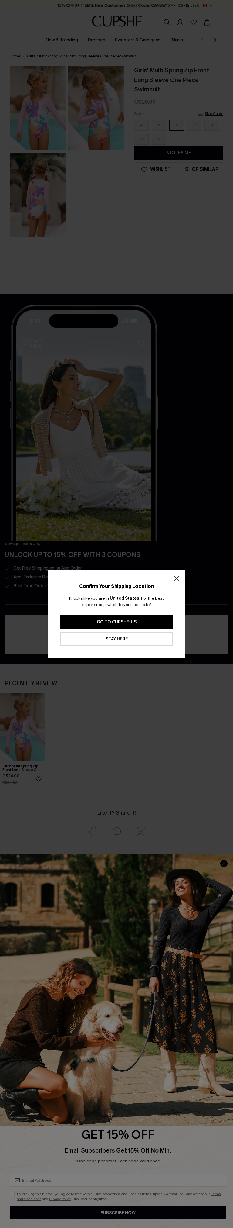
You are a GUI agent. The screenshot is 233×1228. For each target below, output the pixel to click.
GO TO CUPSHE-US (117, 622)
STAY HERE (117, 639)
